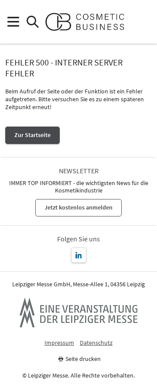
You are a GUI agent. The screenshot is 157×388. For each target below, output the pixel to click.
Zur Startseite (32, 135)
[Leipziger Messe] (144, 22)
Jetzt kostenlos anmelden (78, 207)
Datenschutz (96, 343)
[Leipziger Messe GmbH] (78, 312)
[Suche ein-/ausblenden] (32, 22)
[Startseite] (88, 22)
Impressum (59, 343)
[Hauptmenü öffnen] (12, 22)
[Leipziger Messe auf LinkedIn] (78, 255)
